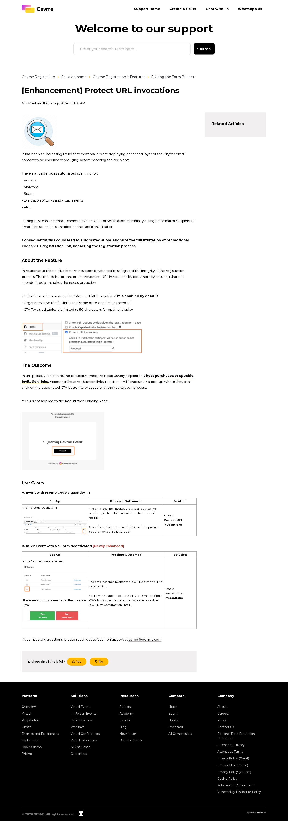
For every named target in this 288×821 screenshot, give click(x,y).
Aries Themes (258, 812)
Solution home (73, 77)
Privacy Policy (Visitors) (234, 772)
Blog (123, 727)
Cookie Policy (227, 779)
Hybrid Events (81, 720)
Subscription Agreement (235, 785)
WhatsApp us (250, 9)
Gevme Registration (38, 77)
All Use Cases (80, 747)
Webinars (77, 727)
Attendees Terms (230, 752)
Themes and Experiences (40, 734)
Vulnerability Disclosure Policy (239, 792)
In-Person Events (83, 713)
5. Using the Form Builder (172, 77)
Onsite (26, 727)
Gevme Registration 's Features (119, 77)
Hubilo (173, 720)
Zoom (173, 713)
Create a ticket (183, 9)
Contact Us (225, 727)
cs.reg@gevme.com (144, 639)
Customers (79, 754)
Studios (125, 707)
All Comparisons (180, 734)
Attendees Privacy (231, 745)
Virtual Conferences (85, 734)
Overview (29, 707)
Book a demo (32, 747)
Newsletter (128, 734)
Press (221, 720)
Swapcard (175, 727)
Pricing (27, 754)
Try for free (30, 740)
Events (125, 720)
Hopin (172, 707)
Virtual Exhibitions (84, 740)
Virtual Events (81, 707)
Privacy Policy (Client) (233, 758)
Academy (127, 713)
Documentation (131, 740)
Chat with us (217, 9)
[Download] (136, 366)
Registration (31, 720)
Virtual (26, 713)
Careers (223, 713)
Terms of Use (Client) (232, 765)
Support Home (147, 9)
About (221, 707)
